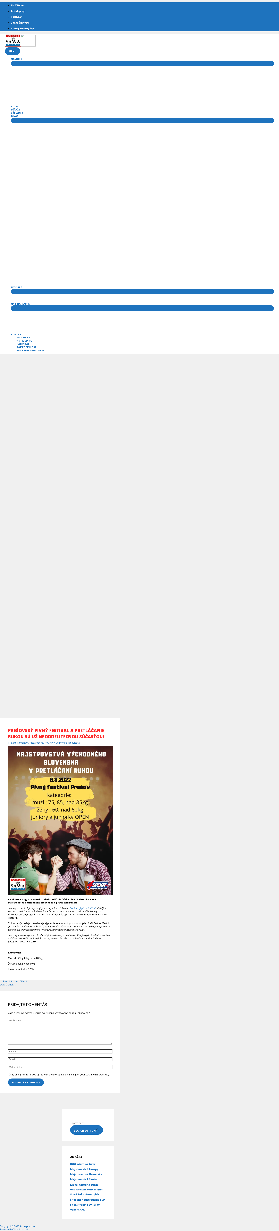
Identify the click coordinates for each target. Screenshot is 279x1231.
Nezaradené (36, 742)
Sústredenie (91, 1199)
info (73, 1164)
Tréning (83, 1204)
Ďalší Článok (8, 984)
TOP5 (75, 1205)
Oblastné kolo (78, 1189)
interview (82, 1164)
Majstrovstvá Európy (84, 1169)
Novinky (48, 742)
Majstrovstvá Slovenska (86, 1174)
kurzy (91, 1164)
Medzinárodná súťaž (84, 1184)
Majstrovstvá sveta (83, 1179)
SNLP (80, 1199)
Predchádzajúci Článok (13, 981)
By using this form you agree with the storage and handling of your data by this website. (60, 1074)
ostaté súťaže (95, 1189)
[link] (83, 908)
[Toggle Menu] (142, 63)
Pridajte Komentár (18, 742)
